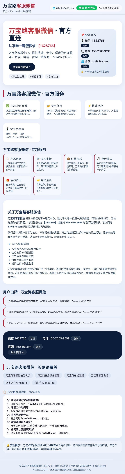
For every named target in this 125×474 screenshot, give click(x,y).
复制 (85, 46)
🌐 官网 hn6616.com (63, 8)
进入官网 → (17, 352)
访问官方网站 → (22, 67)
